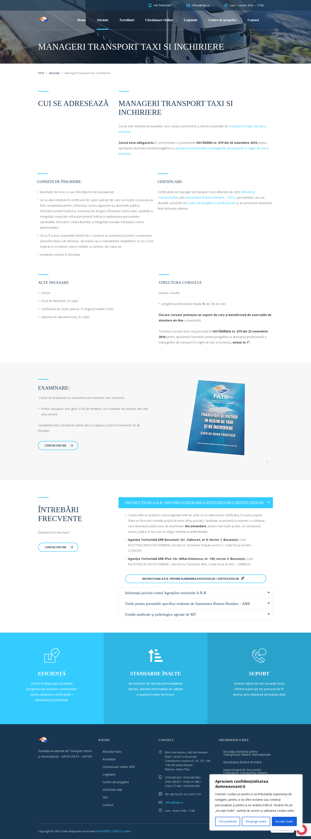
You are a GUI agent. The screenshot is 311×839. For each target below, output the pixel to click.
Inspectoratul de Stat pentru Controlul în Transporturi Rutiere (245, 771)
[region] (256, 802)
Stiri (105, 797)
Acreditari (126, 20)
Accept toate (284, 821)
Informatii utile (112, 790)
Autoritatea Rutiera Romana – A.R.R (210, 197)
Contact (253, 20)
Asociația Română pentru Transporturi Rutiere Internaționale (247, 753)
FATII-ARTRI (102, 831)
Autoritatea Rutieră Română (242, 762)
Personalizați (228, 821)
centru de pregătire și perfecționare (212, 203)
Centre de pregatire (222, 20)
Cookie (126, 831)
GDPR (115, 831)
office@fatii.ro (174, 802)
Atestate (102, 20)
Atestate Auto (112, 752)
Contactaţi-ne (55, 445)
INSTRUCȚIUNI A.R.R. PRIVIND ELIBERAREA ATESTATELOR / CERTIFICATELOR (191, 579)
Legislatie (190, 20)
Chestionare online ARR (119, 767)
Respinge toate (256, 821)
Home (81, 20)
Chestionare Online (159, 20)
